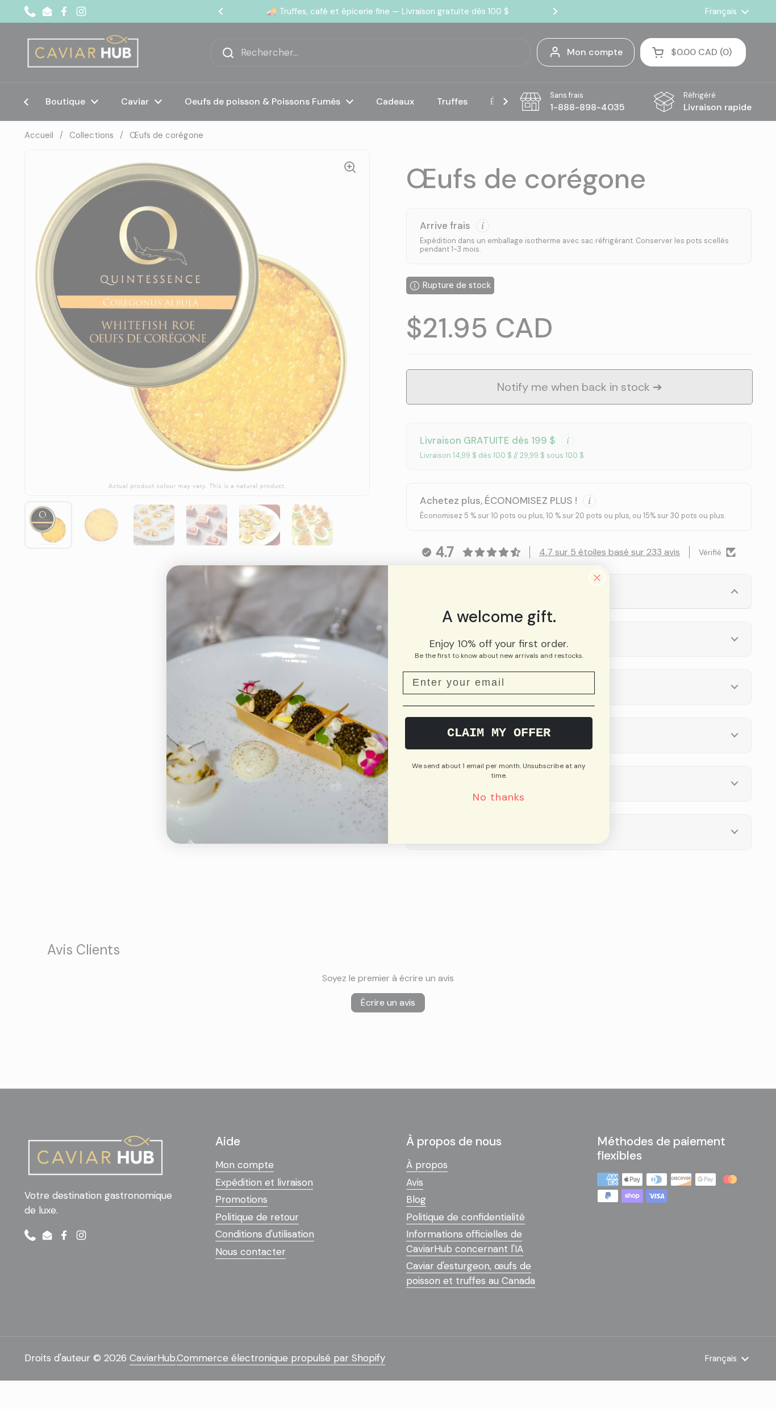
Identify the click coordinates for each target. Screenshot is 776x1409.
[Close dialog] (597, 578)
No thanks (499, 797)
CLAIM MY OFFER (498, 733)
